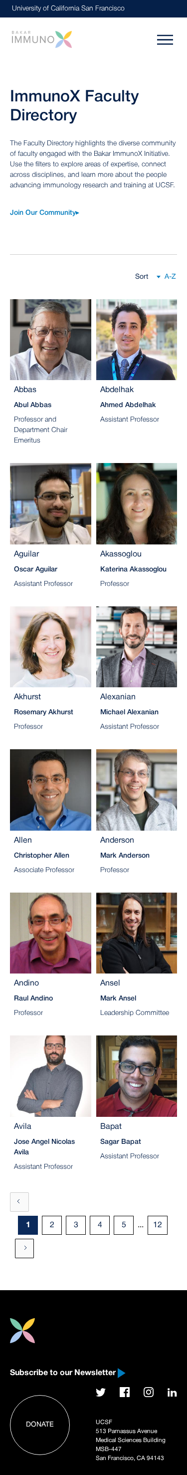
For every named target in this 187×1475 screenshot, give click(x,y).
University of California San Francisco (68, 8)
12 (157, 1225)
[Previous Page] (19, 1202)
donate (40, 1425)
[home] (42, 39)
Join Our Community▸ (44, 213)
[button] (164, 277)
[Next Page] (24, 1248)
